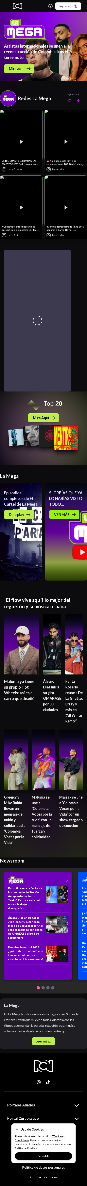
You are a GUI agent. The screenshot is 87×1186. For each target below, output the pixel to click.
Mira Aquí (41, 418)
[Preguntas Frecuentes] (50, 6)
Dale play (16, 514)
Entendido (43, 1155)
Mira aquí (16, 68)
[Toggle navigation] (7, 6)
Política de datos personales (43, 1167)
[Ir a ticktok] (39, 1082)
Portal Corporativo (23, 1118)
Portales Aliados (21, 1105)
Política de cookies (44, 1177)
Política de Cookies (26, 1148)
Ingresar (64, 6)
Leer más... (43, 1041)
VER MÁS (62, 514)
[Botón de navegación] (38, 987)
